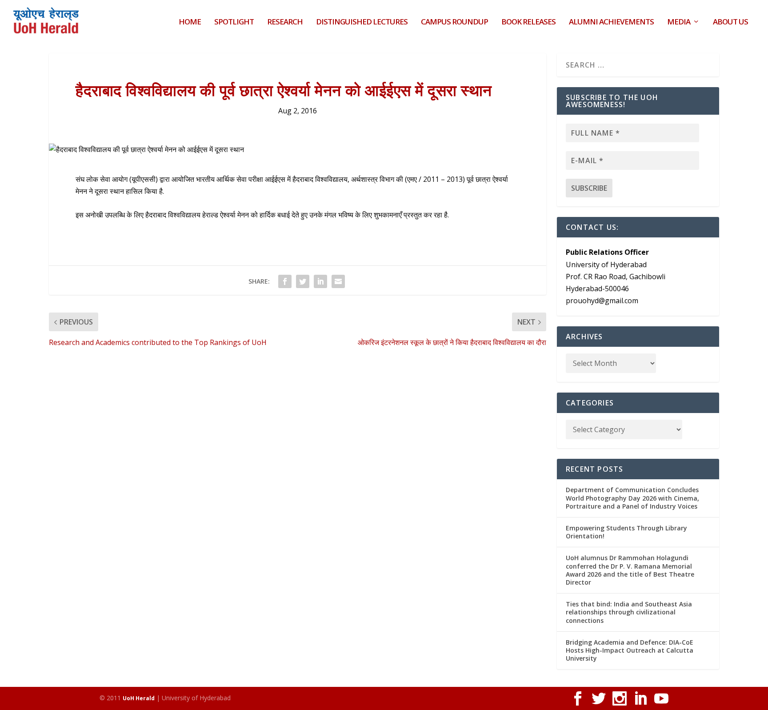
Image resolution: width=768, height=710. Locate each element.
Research (285, 22)
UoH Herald (139, 698)
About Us (730, 22)
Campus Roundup (454, 22)
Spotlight (234, 22)
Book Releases (528, 22)
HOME (190, 22)
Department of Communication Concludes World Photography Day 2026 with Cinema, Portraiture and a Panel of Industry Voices (632, 497)
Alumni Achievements (611, 22)
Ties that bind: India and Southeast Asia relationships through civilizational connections (629, 612)
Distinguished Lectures (362, 22)
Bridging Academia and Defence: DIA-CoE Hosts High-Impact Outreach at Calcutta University (629, 650)
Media (678, 22)
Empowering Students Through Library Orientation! (626, 532)
